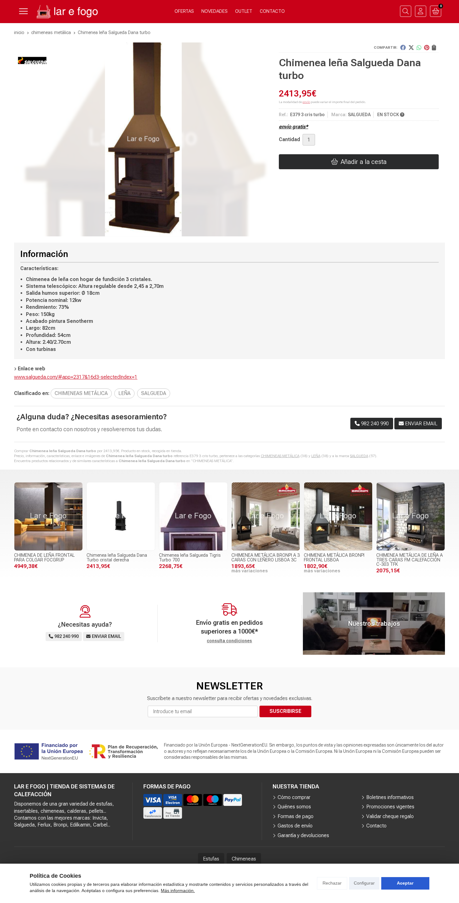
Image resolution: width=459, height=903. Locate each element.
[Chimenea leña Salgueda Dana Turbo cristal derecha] (121, 516)
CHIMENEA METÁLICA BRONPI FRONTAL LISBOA (334, 557)
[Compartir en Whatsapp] (419, 47)
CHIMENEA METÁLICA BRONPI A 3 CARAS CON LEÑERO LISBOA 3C (265, 557)
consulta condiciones (229, 640)
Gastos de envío (295, 826)
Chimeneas (244, 859)
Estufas (211, 859)
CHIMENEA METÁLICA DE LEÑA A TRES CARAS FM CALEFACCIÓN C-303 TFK (409, 560)
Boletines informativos (390, 797)
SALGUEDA (359, 456)
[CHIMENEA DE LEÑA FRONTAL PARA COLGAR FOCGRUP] (48, 516)
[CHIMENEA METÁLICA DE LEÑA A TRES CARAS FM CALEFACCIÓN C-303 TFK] (411, 516)
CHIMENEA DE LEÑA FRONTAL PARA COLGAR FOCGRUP (44, 557)
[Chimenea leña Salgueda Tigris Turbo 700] (193, 516)
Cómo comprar (294, 797)
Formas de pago (295, 816)
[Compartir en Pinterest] (426, 47)
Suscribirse (285, 711)
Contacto (376, 826)
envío (306, 102)
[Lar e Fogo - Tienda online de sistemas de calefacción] (66, 11)
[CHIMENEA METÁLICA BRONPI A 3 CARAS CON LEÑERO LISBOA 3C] (266, 516)
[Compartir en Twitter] (411, 47)
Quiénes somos (294, 807)
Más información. (178, 890)
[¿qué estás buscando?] (405, 11)
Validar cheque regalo (390, 816)
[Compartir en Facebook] (403, 47)
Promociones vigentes (390, 807)
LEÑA (315, 456)
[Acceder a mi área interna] (420, 11)
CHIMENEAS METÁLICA (280, 456)
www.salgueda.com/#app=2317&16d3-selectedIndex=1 (75, 377)
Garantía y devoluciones (303, 835)
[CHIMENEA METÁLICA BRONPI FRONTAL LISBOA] (338, 516)
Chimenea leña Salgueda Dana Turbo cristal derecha (116, 557)
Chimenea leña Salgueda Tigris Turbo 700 (190, 557)
